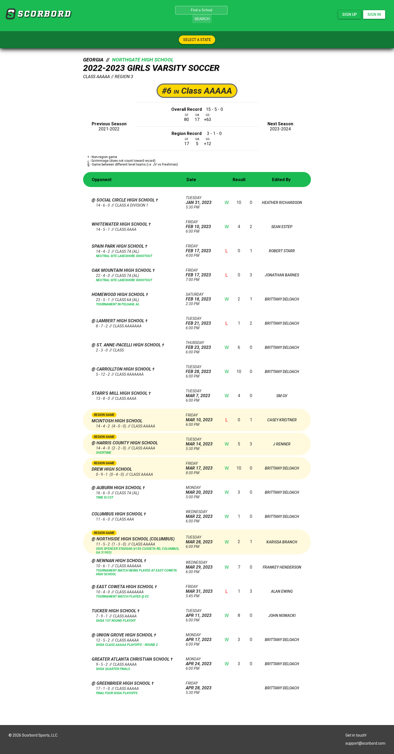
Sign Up (349, 14)
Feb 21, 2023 (198, 321)
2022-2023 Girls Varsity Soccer (151, 68)
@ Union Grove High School (123, 635)
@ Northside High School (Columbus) (133, 538)
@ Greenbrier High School (121, 683)
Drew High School (112, 469)
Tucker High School (114, 610)
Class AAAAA (96, 76)
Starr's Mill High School (120, 393)
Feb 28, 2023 (198, 369)
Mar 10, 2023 (199, 417)
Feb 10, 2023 (198, 224)
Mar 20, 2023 (199, 490)
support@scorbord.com (365, 743)
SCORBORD (10, 14)
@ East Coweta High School (123, 586)
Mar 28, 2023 (199, 539)
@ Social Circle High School (124, 200)
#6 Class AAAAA (197, 91)
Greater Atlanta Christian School (131, 659)
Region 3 (124, 76)
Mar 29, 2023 (199, 565)
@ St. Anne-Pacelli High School (127, 344)
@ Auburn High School (117, 487)
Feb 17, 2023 (198, 248)
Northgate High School (143, 60)
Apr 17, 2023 (198, 637)
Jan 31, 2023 (198, 200)
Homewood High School (119, 294)
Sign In (374, 14)
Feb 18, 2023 (198, 297)
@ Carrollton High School (122, 369)
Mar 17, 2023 (199, 466)
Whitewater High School (120, 224)
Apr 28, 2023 (198, 685)
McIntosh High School (117, 420)
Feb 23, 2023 (198, 345)
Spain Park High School (118, 246)
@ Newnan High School (118, 560)
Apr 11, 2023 (198, 613)
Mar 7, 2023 (198, 393)
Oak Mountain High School (122, 270)
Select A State (197, 40)
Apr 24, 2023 (198, 661)
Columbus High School (118, 514)
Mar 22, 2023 (199, 514)
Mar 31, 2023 (199, 589)
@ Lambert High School (118, 320)
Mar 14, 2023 (199, 441)
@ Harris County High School (125, 442)
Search (202, 19)
